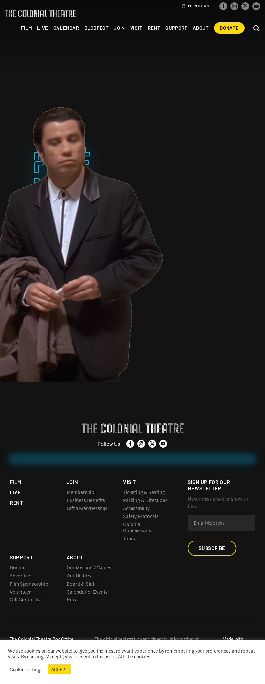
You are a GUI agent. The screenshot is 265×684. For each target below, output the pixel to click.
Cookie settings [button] (26, 669)
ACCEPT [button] (59, 669)
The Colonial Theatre (40, 13)
